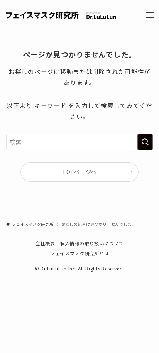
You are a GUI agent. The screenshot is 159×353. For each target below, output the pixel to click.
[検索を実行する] (145, 142)
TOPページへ (79, 172)
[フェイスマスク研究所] (61, 15)
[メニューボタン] (150, 15)
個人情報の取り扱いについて (92, 243)
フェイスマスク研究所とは (79, 253)
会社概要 (45, 243)
